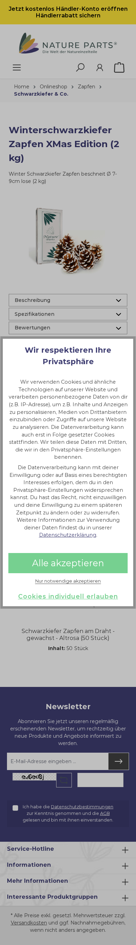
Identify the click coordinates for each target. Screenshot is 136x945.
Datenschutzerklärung (67, 535)
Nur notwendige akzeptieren (68, 581)
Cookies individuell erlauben (68, 596)
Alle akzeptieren (68, 563)
